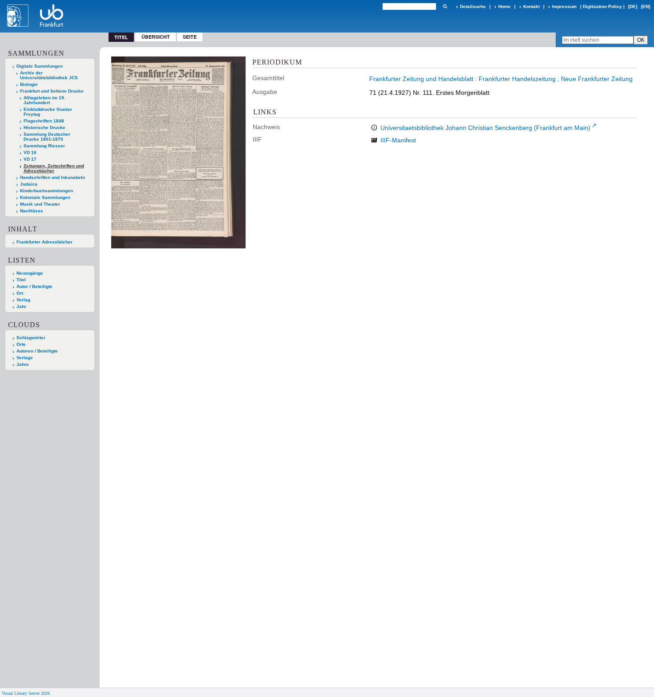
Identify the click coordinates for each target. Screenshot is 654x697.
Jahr (21, 306)
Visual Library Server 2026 (26, 693)
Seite (190, 36)
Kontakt (531, 6)
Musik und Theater (40, 204)
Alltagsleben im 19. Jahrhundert (44, 100)
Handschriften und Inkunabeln (52, 177)
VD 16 (30, 152)
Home (504, 6)
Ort (19, 293)
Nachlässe (31, 210)
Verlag (23, 299)
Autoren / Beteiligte (37, 350)
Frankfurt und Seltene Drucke (52, 91)
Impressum (564, 6)
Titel (21, 279)
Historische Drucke (44, 127)
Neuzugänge (29, 273)
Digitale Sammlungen (39, 66)
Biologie (29, 84)
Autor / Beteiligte (34, 286)
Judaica (28, 184)
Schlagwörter (30, 337)
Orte (21, 344)
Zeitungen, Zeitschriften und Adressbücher (54, 168)
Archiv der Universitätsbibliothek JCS (49, 75)
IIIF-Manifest (398, 140)
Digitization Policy (602, 6)
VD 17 (30, 159)
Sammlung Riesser (44, 145)
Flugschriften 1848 (44, 120)
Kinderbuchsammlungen (46, 190)
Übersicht (155, 36)
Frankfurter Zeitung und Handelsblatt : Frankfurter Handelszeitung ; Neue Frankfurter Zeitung (501, 78)
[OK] (444, 6)
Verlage (24, 357)
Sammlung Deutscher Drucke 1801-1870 (47, 137)
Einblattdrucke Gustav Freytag (48, 112)
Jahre (22, 364)
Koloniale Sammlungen (45, 197)
